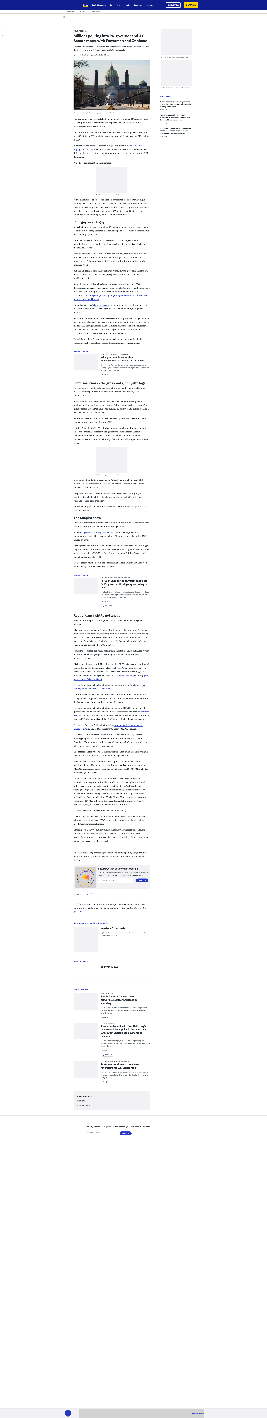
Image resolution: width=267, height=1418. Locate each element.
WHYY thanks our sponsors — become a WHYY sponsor (109, 194)
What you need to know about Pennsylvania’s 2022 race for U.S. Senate (123, 358)
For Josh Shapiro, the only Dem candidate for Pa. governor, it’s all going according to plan (124, 584)
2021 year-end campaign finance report (97, 532)
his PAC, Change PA (101, 688)
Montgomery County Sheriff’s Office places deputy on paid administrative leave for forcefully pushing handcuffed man (175, 130)
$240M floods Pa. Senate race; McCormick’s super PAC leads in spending (119, 1000)
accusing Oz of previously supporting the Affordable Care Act (114, 295)
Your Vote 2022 (80, 31)
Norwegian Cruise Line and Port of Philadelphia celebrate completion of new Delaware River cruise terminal (175, 117)
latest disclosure (101, 305)
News (85, 5)
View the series (108, 972)
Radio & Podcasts (99, 5)
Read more (81, 1100)
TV (111, 5)
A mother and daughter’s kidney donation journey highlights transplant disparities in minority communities (175, 104)
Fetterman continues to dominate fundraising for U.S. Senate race (120, 1066)
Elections (84, 12)
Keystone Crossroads (109, 354)
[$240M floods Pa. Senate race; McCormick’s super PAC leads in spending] (86, 1002)
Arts (118, 5)
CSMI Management (124, 675)
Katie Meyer (85, 55)
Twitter (87, 894)
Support (150, 5)
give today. (78, 911)
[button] (68, 1413)
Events (127, 5)
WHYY (70, 5)
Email (91, 894)
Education (138, 5)
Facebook (83, 894)
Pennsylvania (96, 12)
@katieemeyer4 (84, 1105)
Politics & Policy (71, 12)
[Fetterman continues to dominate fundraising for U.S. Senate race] (86, 1070)
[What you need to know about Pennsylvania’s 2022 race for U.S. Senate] (86, 363)
